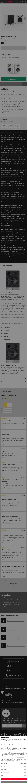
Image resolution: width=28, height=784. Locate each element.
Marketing (3, 769)
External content (4, 775)
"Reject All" (3, 748)
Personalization (4, 772)
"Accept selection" (20, 756)
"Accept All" (6, 753)
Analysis (3, 766)
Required (3, 763)
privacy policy (11, 760)
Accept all (14, 779)
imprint (18, 760)
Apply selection (14, 782)
